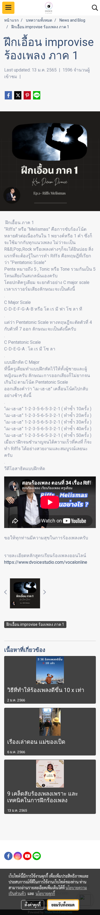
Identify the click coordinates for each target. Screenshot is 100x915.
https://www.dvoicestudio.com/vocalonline (45, 562)
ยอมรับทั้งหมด (63, 904)
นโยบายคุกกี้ (45, 893)
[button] (93, 8)
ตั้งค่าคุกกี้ (33, 904)
